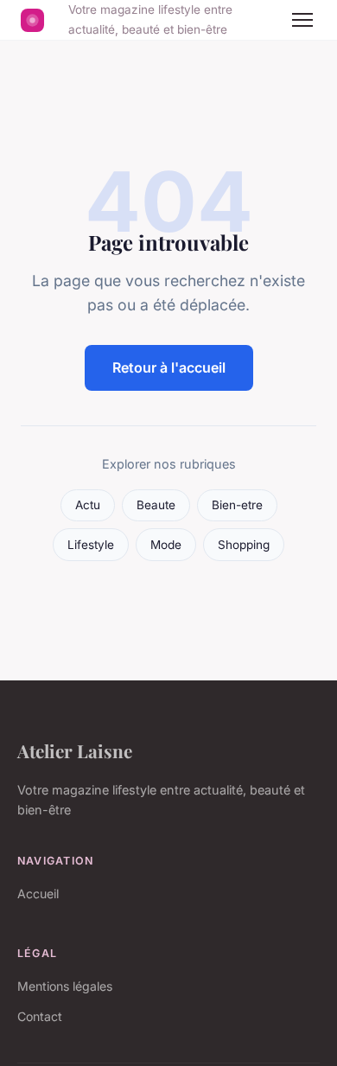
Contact (39, 1016)
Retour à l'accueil (169, 367)
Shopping (244, 545)
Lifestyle (90, 545)
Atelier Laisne (74, 750)
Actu (87, 505)
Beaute (156, 505)
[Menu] (302, 20)
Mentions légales (64, 986)
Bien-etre (237, 505)
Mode (165, 545)
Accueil (38, 893)
